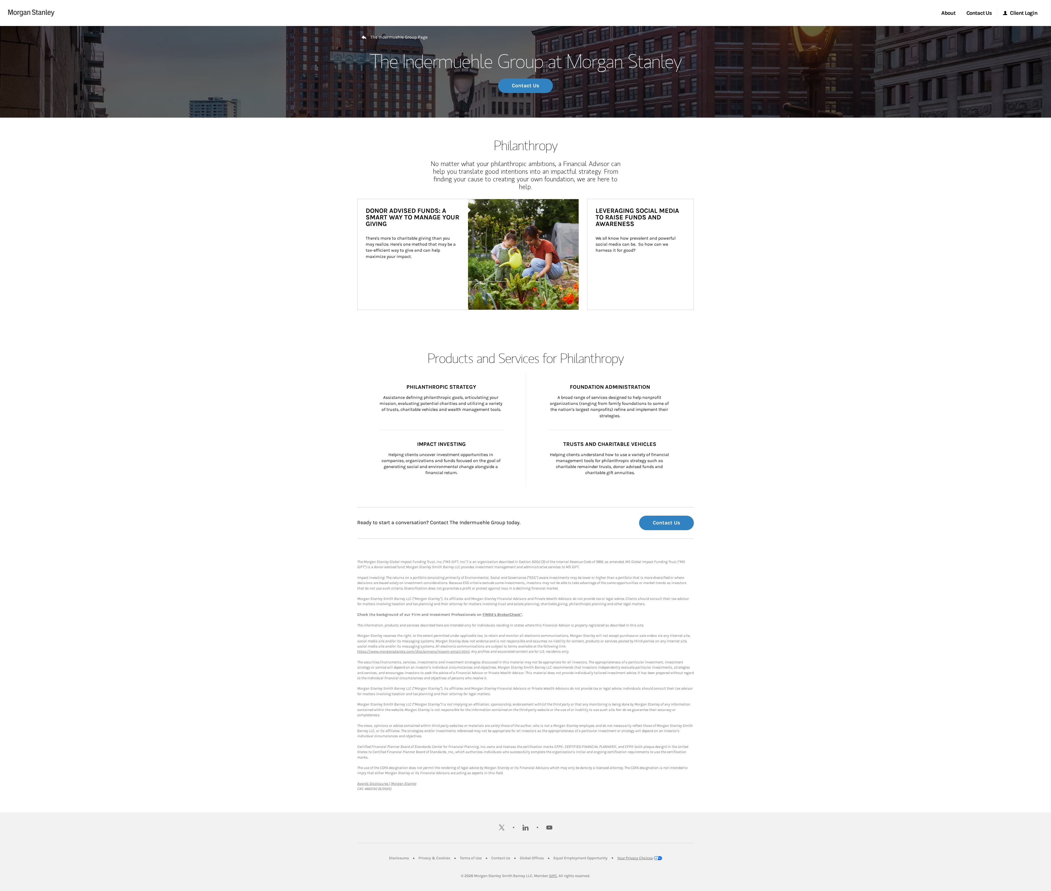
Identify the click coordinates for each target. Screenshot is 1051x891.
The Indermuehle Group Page (399, 37)
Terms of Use (471, 858)
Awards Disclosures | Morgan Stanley (386, 783)
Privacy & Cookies (434, 858)
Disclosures (399, 858)
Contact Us (525, 86)
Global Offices (532, 858)
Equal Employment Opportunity (580, 858)
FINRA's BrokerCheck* (502, 614)
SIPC (553, 875)
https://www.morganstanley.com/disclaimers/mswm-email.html (413, 651)
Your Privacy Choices (635, 858)
